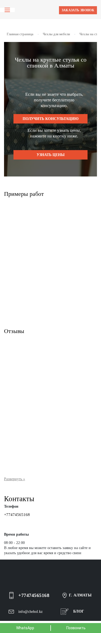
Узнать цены (51, 155)
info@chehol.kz (30, 612)
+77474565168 (17, 514)
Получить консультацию (51, 119)
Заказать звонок (78, 10)
